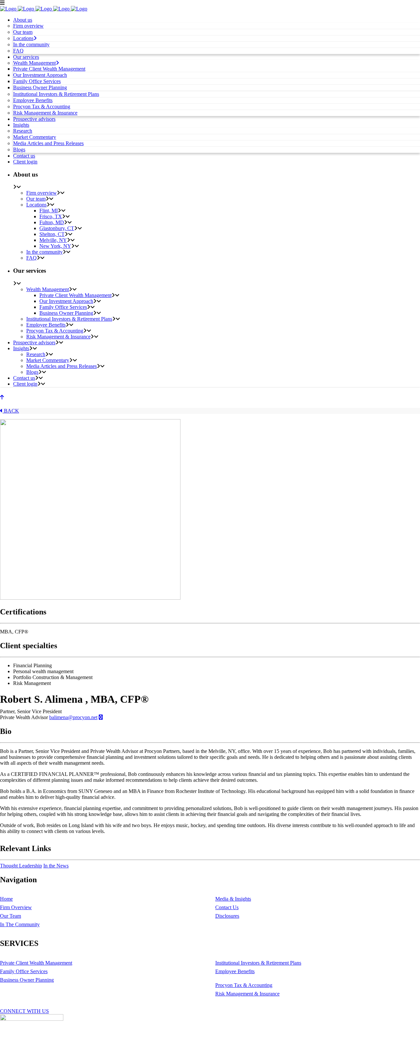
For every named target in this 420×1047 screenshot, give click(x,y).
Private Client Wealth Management (36, 963)
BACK (11, 411)
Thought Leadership (21, 865)
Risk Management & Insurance (247, 993)
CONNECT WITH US (24, 1011)
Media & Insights (233, 899)
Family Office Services (24, 971)
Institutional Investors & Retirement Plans (258, 963)
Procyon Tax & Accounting (243, 985)
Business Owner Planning (27, 980)
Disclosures (227, 916)
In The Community (20, 924)
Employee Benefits (235, 971)
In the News (56, 865)
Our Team (10, 916)
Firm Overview (16, 907)
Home (6, 899)
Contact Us (227, 907)
